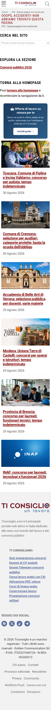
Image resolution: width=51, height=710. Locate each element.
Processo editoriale (17, 671)
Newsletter (39, 671)
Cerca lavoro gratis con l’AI (27, 577)
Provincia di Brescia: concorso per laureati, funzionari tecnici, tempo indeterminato (22, 418)
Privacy (17, 678)
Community (31, 678)
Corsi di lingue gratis (23, 586)
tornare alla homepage (22, 90)
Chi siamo (19, 665)
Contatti (33, 665)
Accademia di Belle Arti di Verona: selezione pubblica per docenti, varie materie (24, 298)
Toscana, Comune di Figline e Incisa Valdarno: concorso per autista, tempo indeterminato (25, 179)
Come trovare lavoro (23, 591)
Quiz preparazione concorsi (27, 558)
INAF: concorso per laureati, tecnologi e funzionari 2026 (25, 474)
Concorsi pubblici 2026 (16, 67)
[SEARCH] (47, 3)
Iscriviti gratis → (25, 131)
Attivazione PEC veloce (24, 581)
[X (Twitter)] (12, 623)
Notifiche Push (15, 685)
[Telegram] (27, 623)
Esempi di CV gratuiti (23, 562)
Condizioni (18, 692)
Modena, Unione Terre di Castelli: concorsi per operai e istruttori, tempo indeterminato (25, 357)
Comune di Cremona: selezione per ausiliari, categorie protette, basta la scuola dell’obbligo (24, 240)
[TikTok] (19, 623)
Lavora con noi (36, 685)
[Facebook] (4, 623)
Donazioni (33, 692)
